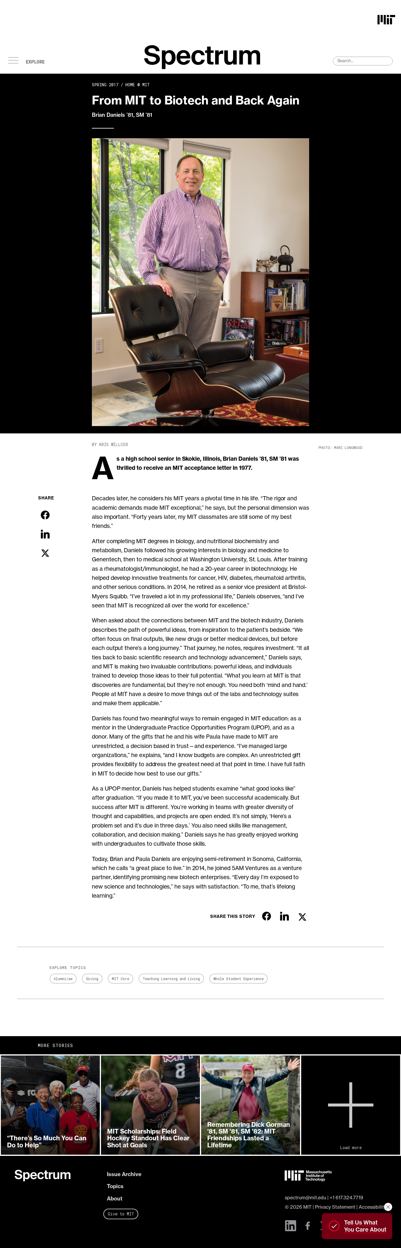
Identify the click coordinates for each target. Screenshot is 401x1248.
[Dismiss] (388, 1207)
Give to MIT (121, 1214)
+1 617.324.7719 (346, 1197)
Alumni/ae (63, 978)
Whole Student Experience (238, 978)
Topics (115, 1186)
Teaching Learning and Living (171, 978)
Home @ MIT (137, 84)
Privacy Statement (335, 1207)
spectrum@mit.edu (305, 1197)
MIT (307, 1207)
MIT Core (120, 978)
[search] (363, 61)
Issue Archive (124, 1174)
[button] (50, 1105)
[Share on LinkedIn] (45, 534)
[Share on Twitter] (45, 553)
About (114, 1198)
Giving (92, 978)
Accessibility (372, 1207)
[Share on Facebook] (45, 515)
